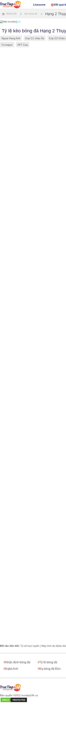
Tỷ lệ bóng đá (47, 662)
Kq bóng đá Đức (49, 668)
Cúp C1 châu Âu (34, 38)
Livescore (39, 4)
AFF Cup (22, 44)
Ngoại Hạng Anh (10, 38)
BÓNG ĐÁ (11, 14)
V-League (7, 44)
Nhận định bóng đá (17, 662)
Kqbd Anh (11, 668)
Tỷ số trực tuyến (29, 646)
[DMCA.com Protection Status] (13, 700)
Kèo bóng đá (30, 14)
